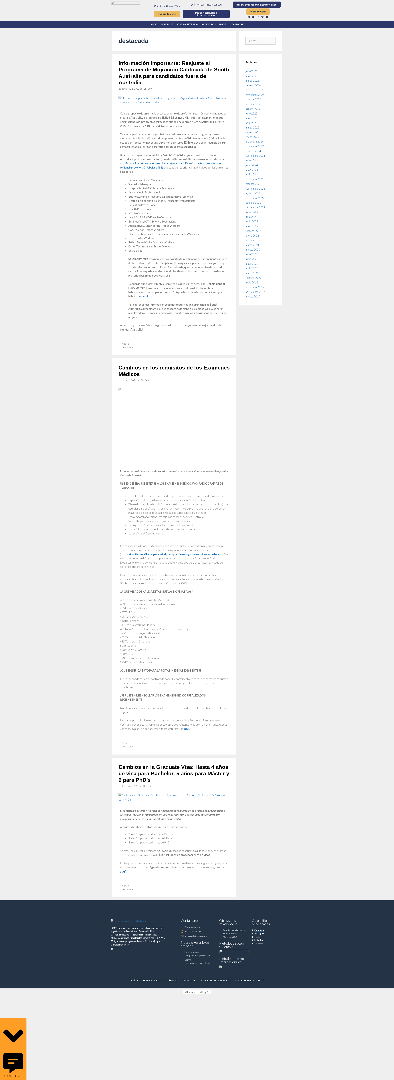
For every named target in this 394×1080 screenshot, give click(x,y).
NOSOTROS (208, 24)
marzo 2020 (252, 273)
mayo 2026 (251, 76)
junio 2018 (251, 282)
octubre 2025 (253, 99)
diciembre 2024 (254, 141)
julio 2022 (251, 216)
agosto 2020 (252, 249)
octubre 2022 (253, 202)
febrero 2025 (253, 132)
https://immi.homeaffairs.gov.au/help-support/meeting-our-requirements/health (171, 554)
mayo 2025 (251, 118)
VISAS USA (167, 24)
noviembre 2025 (254, 94)
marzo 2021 (252, 245)
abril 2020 (251, 268)
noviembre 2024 (254, 146)
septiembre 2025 (255, 104)
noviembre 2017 (254, 287)
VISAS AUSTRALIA (187, 24)
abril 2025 (251, 122)
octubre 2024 (253, 151)
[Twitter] (262, 17)
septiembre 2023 (255, 188)
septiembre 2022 (255, 207)
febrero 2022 (253, 230)
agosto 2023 (252, 193)
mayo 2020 (251, 263)
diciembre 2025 (254, 90)
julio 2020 (251, 254)
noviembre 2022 (254, 198)
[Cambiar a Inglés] (204, 992)
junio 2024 (251, 165)
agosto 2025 (252, 108)
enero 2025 (252, 137)
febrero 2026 (253, 85)
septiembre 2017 (255, 291)
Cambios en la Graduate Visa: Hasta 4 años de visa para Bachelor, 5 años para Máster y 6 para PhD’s (174, 773)
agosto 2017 (252, 296)
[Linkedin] (253, 17)
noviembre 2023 (254, 179)
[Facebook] (248, 17)
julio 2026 (251, 71)
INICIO (153, 24)
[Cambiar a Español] (190, 992)
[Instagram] (258, 17)
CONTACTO (237, 24)
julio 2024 (251, 160)
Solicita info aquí (13, 1076)
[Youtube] (267, 17)
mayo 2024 (251, 169)
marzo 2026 (252, 80)
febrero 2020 (253, 277)
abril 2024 (251, 174)
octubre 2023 (253, 183)
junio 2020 (251, 259)
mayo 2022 (251, 226)
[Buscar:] (260, 40)
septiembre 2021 (255, 240)
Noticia (125, 343)
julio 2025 (251, 113)
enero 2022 (252, 235)
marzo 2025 (252, 127)
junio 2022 (251, 221)
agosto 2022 (252, 212)
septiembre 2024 (255, 155)
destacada (127, 347)
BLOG (222, 24)
